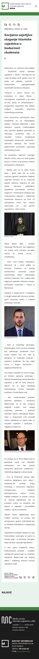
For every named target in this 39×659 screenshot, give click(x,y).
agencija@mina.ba (23, 651)
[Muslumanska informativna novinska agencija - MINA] (16, 6)
